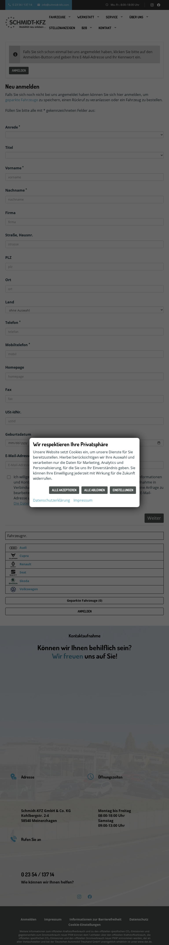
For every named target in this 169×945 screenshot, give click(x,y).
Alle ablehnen (94, 490)
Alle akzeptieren (64, 490)
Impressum (82, 500)
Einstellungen (123, 490)
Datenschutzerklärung (51, 500)
